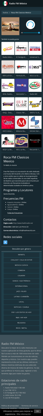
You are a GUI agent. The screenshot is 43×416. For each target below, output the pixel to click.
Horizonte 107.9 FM (24, 94)
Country (21, 276)
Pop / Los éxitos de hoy (21, 312)
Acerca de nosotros (9, 408)
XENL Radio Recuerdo (11, 94)
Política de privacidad (10, 406)
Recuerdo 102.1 (36, 149)
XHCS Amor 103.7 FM (11, 131)
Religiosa (21, 323)
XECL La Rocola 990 (23, 149)
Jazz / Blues (21, 291)
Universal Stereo (36, 57)
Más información (24, 414)
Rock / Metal (21, 328)
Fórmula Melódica (23, 75)
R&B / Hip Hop (21, 318)
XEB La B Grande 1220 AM (13, 75)
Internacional (21, 286)
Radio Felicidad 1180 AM (12, 57)
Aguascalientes (12, 205)
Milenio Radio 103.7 (24, 131)
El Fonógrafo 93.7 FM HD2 (26, 57)
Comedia (21, 270)
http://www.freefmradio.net (23, 223)
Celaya (9, 209)
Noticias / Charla (21, 307)
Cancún (10, 207)
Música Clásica (21, 265)
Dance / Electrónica (21, 281)
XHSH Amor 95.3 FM (13, 395)
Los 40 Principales (12, 398)
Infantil (21, 255)
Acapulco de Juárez (14, 202)
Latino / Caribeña (21, 297)
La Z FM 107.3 (10, 390)
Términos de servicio (29, 406)
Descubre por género (21, 249)
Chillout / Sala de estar (21, 260)
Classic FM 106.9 (22, 112)
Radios (5, 12)
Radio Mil (33, 94)
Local (21, 302)
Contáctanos (24, 408)
